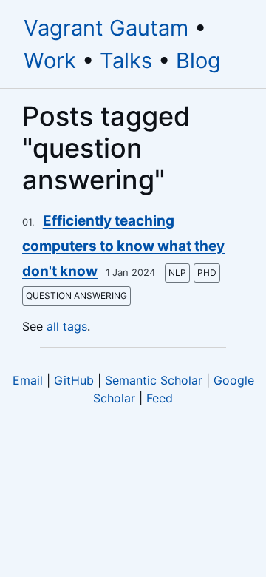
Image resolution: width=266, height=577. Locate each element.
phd (206, 272)
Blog (198, 60)
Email (28, 380)
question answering (76, 295)
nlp (177, 272)
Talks (126, 60)
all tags (67, 326)
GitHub (74, 380)
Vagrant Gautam (106, 28)
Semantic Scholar (153, 380)
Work (50, 60)
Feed (159, 398)
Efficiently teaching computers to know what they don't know (123, 246)
